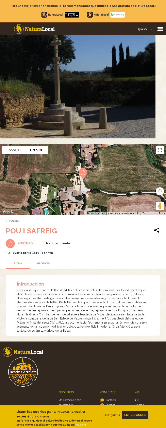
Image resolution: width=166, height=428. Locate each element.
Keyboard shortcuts (96, 213)
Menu (160, 29)
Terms (162, 213)
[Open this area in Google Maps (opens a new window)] (7, 212)
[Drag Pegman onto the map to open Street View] (160, 206)
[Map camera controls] (160, 191)
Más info (81, 424)
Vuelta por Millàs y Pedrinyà (33, 252)
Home (34, 29)
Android (139, 404)
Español (141, 29)
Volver (14, 220)
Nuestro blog (66, 404)
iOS (137, 400)
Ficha (18, 263)
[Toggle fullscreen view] (160, 150)
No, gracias (112, 414)
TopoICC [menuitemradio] (14, 150)
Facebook (111, 404)
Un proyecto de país (70, 400)
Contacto (111, 400)
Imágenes (43, 263)
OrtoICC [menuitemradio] (37, 150)
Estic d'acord (135, 414)
